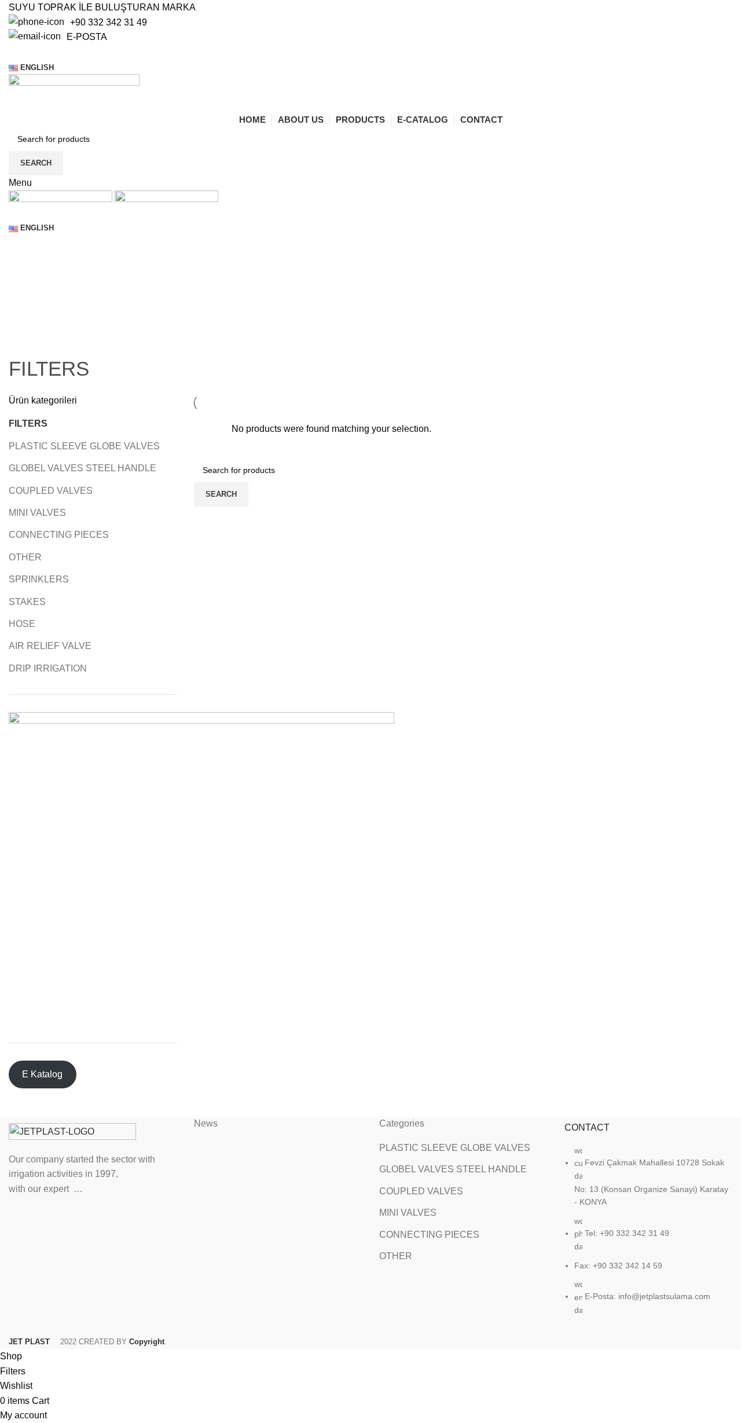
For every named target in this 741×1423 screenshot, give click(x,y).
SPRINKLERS (39, 579)
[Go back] (23, 339)
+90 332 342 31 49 (108, 22)
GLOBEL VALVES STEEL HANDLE (82, 468)
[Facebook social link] (15, 52)
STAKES (27, 602)
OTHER (25, 557)
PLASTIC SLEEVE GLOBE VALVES (84, 446)
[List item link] (648, 1236)
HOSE (22, 624)
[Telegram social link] (68, 52)
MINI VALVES (37, 513)
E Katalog (42, 1074)
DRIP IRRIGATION (48, 668)
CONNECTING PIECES (59, 535)
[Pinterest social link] (42, 52)
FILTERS (28, 423)
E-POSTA (87, 37)
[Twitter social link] (28, 52)
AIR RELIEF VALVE (50, 646)
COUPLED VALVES (51, 491)
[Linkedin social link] (55, 52)
